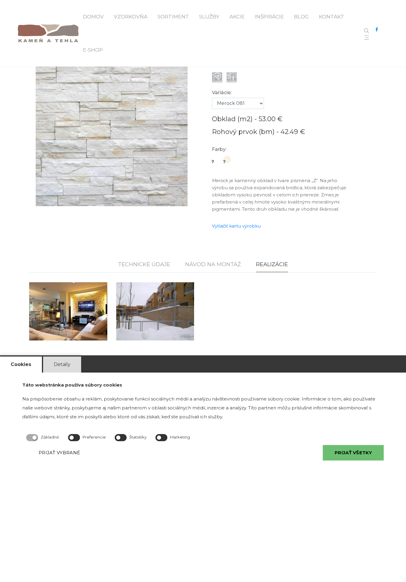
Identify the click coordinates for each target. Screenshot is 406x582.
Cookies (21, 364)
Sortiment (173, 17)
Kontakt (331, 17)
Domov (93, 17)
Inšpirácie (269, 17)
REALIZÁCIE (272, 264)
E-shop (93, 50)
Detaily (62, 364)
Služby (209, 17)
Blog (301, 17)
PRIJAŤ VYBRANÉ (59, 452)
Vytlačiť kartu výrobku (236, 226)
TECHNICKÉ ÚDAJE (144, 264)
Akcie (237, 17)
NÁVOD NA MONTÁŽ (213, 264)
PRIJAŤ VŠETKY (353, 452)
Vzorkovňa (130, 17)
